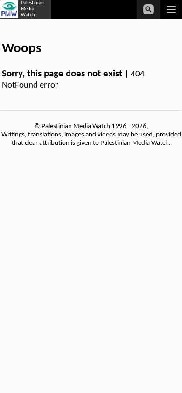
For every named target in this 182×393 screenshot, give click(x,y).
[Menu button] (171, 9)
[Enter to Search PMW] (148, 9)
